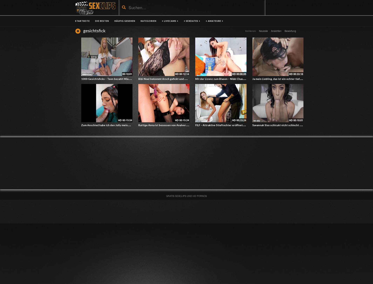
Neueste (263, 30)
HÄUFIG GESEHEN (124, 21)
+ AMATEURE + (214, 21)
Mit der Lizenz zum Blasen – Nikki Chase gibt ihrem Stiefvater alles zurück (240, 78)
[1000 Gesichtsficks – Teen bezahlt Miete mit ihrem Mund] (106, 57)
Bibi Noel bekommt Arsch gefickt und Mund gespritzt (171, 78)
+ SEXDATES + (192, 21)
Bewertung (290, 30)
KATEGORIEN (148, 21)
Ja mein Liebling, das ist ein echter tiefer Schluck (282, 78)
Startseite (82, 21)
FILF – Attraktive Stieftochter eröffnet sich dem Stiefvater (231, 125)
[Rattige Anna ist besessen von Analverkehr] (164, 103)
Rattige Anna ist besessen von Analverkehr (165, 125)
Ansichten (276, 30)
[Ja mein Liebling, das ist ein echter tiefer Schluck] (278, 57)
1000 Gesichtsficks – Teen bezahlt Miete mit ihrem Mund (116, 78)
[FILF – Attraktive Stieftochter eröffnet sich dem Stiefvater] (221, 103)
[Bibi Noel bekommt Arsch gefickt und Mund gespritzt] (164, 57)
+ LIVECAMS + (170, 21)
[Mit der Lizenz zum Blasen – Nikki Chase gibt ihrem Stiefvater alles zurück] (221, 57)
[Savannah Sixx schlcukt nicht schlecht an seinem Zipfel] (278, 103)
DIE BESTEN (102, 21)
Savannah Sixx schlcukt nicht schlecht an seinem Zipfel (286, 125)
